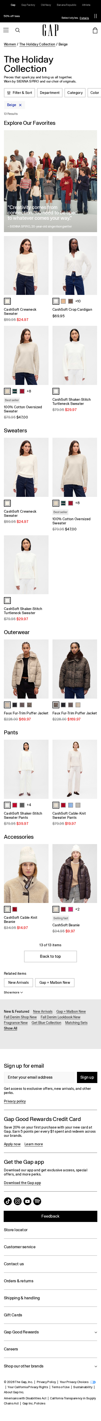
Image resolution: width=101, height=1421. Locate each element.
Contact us (14, 1264)
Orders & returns (18, 1281)
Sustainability (82, 1387)
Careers (11, 1349)
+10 (78, 301)
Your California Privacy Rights (28, 1387)
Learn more (34, 1144)
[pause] (95, 16)
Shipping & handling (22, 1298)
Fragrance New (16, 1023)
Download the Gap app (22, 1183)
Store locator (15, 1230)
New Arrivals (18, 982)
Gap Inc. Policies (34, 1403)
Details (84, 18)
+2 (77, 909)
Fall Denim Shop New (20, 1017)
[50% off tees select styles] (45, 16)
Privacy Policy (46, 1382)
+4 (29, 805)
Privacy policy (15, 1101)
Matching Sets (76, 1023)
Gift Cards (13, 1315)
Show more (11, 992)
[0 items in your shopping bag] (95, 30)
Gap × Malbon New (54, 982)
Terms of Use (61, 1387)
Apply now (12, 1144)
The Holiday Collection (37, 44)
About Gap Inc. (14, 1392)
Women (10, 44)
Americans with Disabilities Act (25, 1398)
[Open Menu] (6, 30)
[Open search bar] (18, 30)
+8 (29, 391)
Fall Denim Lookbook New (60, 1017)
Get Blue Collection (46, 1023)
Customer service (20, 1247)
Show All (10, 1028)
